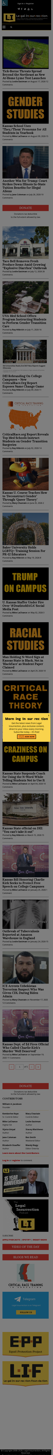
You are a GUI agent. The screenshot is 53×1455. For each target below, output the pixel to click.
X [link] (48, 715)
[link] (26, 715)
